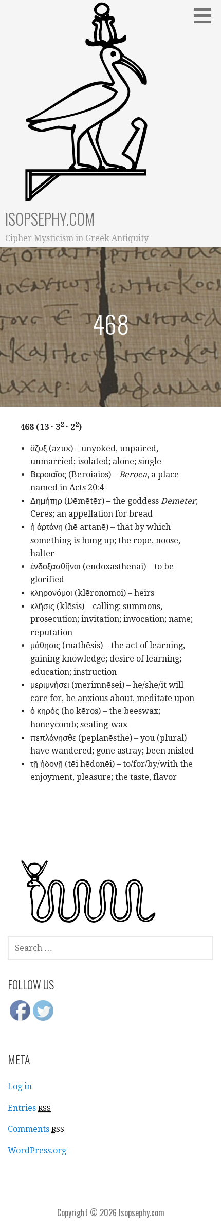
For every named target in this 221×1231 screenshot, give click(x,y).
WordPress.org (37, 1150)
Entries (29, 1108)
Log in (20, 1086)
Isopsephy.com (50, 218)
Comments (36, 1129)
